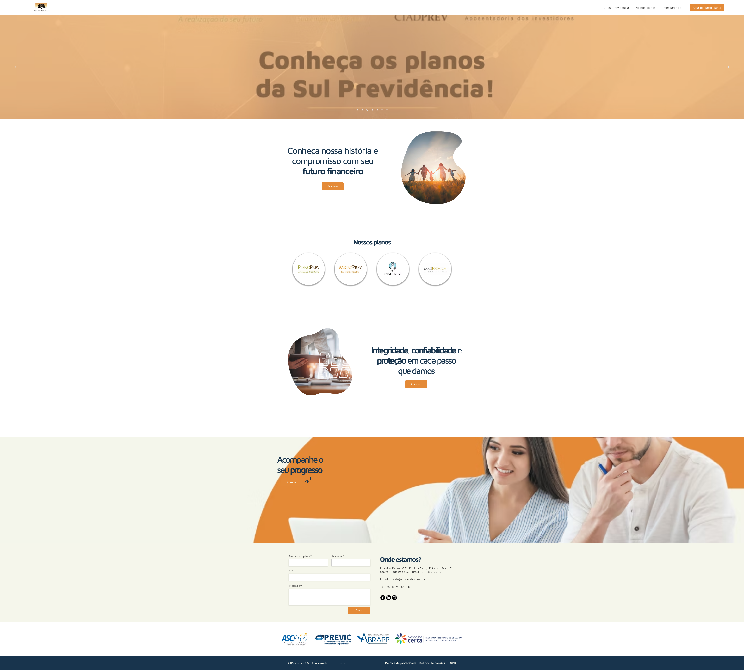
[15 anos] (357, 109)
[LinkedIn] (388, 597)
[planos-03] (377, 109)
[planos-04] (382, 109)
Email (292, 570)
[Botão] (371, 66)
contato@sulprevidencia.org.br (407, 579)
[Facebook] (382, 597)
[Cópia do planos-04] (387, 109)
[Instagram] (394, 597)
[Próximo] (724, 67)
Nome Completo (299, 556)
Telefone (337, 556)
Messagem (295, 585)
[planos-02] (372, 109)
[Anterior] (19, 67)
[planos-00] (362, 109)
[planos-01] (367, 110)
